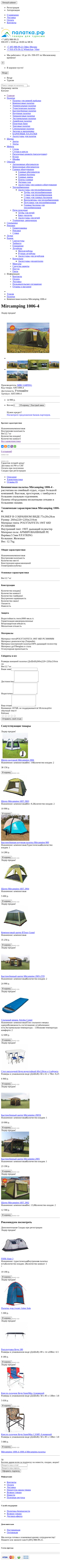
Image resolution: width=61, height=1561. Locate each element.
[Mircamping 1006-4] (28, 358)
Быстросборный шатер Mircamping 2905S (21, 1115)
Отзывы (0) (12, 482)
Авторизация (13, 10)
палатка (42, 1452)
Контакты (11, 22)
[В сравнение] (7, 454)
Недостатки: (7, 693)
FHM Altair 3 (7, 1258)
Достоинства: (7, 681)
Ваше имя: (6, 669)
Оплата (10, 20)
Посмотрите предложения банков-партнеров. (29, 415)
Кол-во (10, 405)
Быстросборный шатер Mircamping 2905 (20, 1159)
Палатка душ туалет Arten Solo (16, 1308)
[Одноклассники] (5, 446)
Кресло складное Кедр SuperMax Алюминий (22, 1393)
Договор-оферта (14, 1516)
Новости (11, 1495)
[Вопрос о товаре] (2, 454)
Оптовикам (12, 1532)
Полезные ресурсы (16, 1497)
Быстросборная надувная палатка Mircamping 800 (25, 842)
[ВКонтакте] (2, 446)
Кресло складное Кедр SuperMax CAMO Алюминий (26, 1434)
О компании (13, 15)
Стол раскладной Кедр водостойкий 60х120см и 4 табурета (29, 1071)
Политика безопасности (18, 1511)
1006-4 (23, 1452)
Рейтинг (5, 713)
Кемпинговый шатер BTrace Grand (18, 932)
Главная (10, 95)
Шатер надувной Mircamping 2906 (17, 760)
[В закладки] (4, 454)
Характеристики (15, 479)
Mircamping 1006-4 (10, 1452)
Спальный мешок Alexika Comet (16, 1020)
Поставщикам (13, 1530)
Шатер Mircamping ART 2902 (15, 1202)
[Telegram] (8, 446)
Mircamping (32, 1452)
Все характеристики (11, 441)
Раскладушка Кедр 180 (12, 1349)
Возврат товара (14, 1492)
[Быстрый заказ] (13, 773)
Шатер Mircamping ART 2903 (15, 801)
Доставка (11, 17)
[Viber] (11, 446)
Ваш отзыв (6, 705)
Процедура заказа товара (19, 1490)
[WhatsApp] (15, 446)
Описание (12, 477)
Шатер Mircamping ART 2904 (15, 889)
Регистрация (13, 7)
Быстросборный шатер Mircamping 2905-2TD (23, 976)
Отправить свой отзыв (11, 719)
